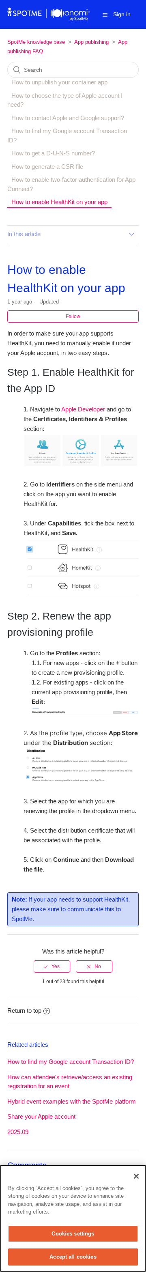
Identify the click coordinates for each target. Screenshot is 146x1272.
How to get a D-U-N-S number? (53, 153)
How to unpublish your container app (59, 82)
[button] (105, 14)
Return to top (24, 1010)
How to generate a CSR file (47, 166)
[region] (73, 1218)
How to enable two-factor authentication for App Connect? (71, 184)
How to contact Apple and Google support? (67, 117)
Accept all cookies (72, 1257)
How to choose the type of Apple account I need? (64, 100)
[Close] (136, 1176)
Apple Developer (83, 409)
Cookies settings (73, 1234)
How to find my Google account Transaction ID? (67, 135)
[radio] (52, 966)
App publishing (91, 42)
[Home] (48, 18)
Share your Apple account (41, 1116)
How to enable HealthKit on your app (59, 201)
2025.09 (17, 1131)
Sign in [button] (122, 14)
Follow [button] (73, 316)
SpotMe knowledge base (36, 42)
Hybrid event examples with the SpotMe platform (71, 1101)
